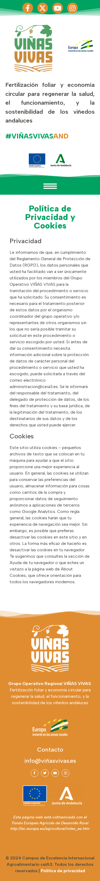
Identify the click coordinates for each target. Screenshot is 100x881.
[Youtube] (57, 8)
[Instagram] (72, 8)
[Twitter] (45, 773)
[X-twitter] (42, 8)
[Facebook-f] (27, 8)
